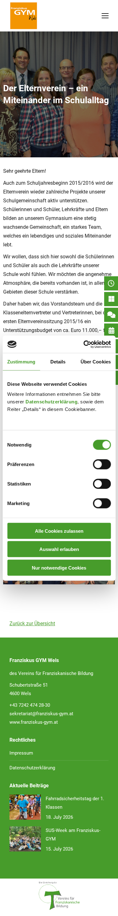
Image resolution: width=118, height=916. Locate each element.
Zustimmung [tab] (21, 361)
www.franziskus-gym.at (33, 722)
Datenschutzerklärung (51, 401)
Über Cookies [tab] (96, 361)
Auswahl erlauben (59, 549)
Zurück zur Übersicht (32, 624)
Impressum (21, 753)
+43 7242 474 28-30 (29, 705)
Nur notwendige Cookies (59, 567)
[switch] (102, 464)
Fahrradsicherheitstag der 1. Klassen (75, 803)
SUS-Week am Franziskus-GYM (73, 835)
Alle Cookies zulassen (59, 530)
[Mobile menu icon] (105, 15)
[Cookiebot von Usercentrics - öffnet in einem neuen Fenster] (84, 344)
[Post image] (25, 807)
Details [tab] (58, 361)
